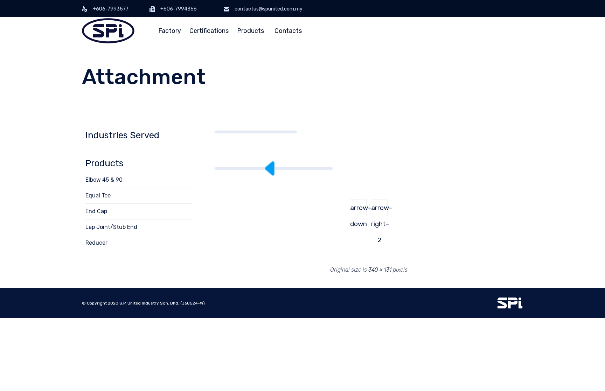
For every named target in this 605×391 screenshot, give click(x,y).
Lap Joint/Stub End (111, 227)
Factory (169, 31)
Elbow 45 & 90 (104, 179)
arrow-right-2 (379, 210)
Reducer (96, 242)
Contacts (288, 31)
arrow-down (358, 210)
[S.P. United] (108, 30)
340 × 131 (379, 269)
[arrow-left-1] (273, 174)
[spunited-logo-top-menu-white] (510, 307)
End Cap (96, 211)
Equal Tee (98, 195)
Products (250, 31)
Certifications (209, 31)
